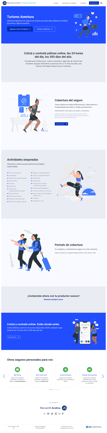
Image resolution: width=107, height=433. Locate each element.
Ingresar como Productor (19, 29)
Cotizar (56, 3)
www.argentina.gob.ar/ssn (67, 428)
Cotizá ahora (60, 124)
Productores (94, 3)
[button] (101, 3)
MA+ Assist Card (41, 375)
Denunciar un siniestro (69, 3)
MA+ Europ (17, 375)
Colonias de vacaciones (89, 375)
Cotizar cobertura (43, 29)
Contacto (83, 3)
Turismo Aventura (65, 375)
